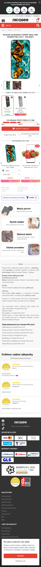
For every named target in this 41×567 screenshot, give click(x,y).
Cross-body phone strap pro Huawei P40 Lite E (17, 333)
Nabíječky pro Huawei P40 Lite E (13, 338)
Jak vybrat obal (6, 514)
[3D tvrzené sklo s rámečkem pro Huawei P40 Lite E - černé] (30, 153)
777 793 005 (19, 16)
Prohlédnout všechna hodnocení (21, 358)
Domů (3, 30)
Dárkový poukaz (6, 496)
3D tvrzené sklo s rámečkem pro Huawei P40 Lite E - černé (30, 166)
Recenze (4, 511)
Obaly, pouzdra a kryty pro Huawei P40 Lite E (17, 330)
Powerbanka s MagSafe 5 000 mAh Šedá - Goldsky (10, 166)
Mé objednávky (6, 531)
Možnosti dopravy (7, 499)
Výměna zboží (6, 534)
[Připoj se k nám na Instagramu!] (3, 424)
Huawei (9, 30)
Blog (3, 517)
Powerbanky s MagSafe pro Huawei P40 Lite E (17, 341)
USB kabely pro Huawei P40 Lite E (13, 327)
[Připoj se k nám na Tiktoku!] (3, 428)
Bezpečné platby (6, 502)
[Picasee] (20, 20)
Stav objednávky (6, 528)
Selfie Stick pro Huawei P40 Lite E (13, 344)
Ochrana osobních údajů (9, 508)
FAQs (3, 520)
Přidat (10, 181)
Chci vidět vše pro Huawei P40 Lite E (30, 135)
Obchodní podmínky (7, 505)
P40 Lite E (17, 30)
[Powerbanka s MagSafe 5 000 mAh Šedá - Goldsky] (10, 153)
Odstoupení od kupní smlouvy (10, 537)
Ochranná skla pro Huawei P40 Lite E (14, 335)
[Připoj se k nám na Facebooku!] (3, 420)
